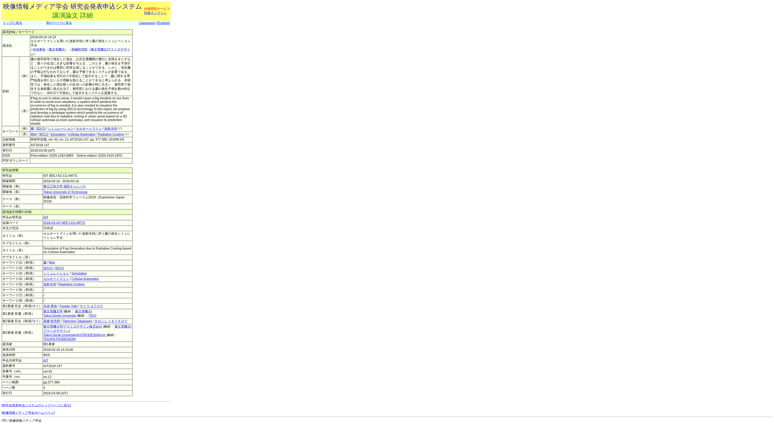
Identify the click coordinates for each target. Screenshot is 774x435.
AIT (45, 217)
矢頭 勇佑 (50, 306)
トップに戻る (12, 23)
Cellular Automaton (82, 134)
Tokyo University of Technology (65, 192)
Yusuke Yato (68, 306)
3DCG (40, 128)
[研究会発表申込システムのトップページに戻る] (36, 405)
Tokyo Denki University (59, 315)
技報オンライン (155, 13)
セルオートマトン (89, 128)
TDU (91, 315)
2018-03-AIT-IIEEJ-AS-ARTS (64, 223)
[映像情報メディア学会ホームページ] (28, 412)
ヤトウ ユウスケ (91, 306)
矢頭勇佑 (39, 49)
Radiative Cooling (111, 134)
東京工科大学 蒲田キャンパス (64, 186)
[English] (163, 23)
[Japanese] (147, 23)
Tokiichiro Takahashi (77, 321)
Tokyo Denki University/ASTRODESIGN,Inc (74, 335)
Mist (33, 134)
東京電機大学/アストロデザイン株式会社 (72, 326)
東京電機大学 (53, 311)
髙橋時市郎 (79, 49)
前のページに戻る (59, 23)
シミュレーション (61, 128)
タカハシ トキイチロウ (110, 321)
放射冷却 (110, 128)
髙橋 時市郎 (51, 321)
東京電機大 (57, 49)
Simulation (58, 134)
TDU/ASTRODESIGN (59, 339)
